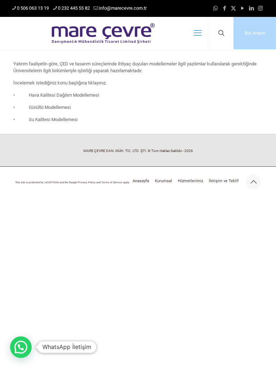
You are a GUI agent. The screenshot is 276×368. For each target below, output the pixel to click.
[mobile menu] (198, 33)
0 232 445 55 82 (74, 8)
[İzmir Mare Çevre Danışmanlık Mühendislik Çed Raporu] (102, 33)
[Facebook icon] (224, 8)
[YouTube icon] (242, 8)
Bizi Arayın (254, 33)
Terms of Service (111, 182)
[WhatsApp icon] (215, 8)
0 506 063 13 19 (33, 8)
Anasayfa (141, 181)
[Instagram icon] (260, 8)
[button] (21, 347)
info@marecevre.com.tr (123, 8)
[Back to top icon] (253, 181)
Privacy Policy (87, 182)
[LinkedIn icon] (251, 8)
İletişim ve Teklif (224, 181)
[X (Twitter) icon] (233, 8)
